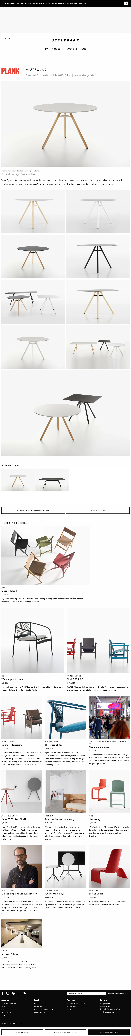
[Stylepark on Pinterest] (13, 993)
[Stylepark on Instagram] (7, 993)
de (6, 39)
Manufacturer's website (108, 1032)
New (46, 48)
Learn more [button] (82, 3)
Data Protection (40, 1012)
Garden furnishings (10, 174)
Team (3, 1006)
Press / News (6, 1012)
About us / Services (8, 1003)
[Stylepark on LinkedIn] (19, 993)
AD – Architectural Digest (76, 1003)
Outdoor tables (28, 174)
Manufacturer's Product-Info (65, 1032)
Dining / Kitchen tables (35, 170)
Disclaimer (38, 1006)
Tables (20, 170)
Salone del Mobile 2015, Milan (54, 75)
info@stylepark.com (107, 1012)
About (84, 48)
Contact (4, 1009)
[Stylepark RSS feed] (24, 993)
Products (57, 48)
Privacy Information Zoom (43, 1009)
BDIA (69, 1009)
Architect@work (72, 1006)
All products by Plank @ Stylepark (33, 510)
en (9, 39)
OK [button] (126, 3)
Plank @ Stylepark (98, 510)
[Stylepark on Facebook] (2, 993)
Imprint (36, 1003)
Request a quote (22, 1032)
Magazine (71, 48)
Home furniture (8, 170)
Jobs (3, 1015)
